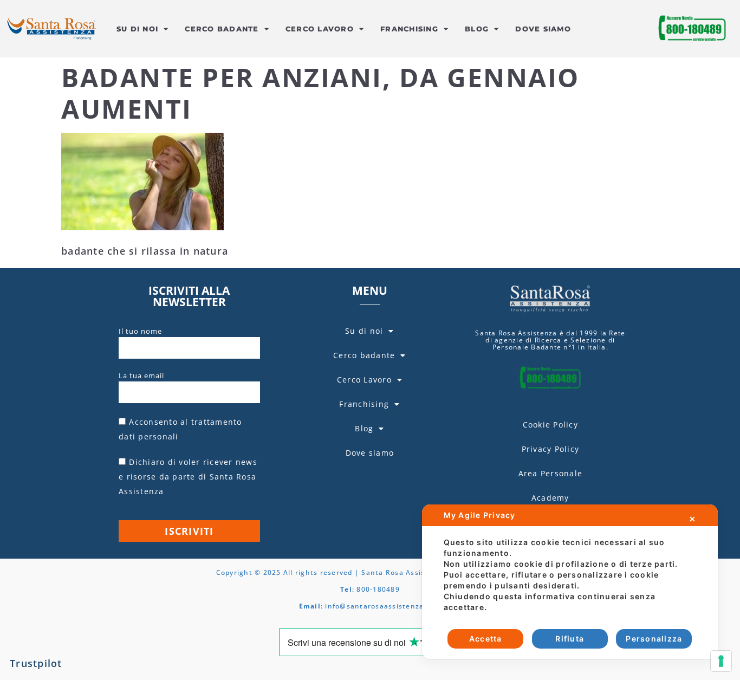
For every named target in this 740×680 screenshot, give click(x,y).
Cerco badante (221, 28)
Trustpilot (36, 663)
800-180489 (378, 589)
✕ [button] (692, 518)
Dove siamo (543, 28)
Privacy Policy (551, 449)
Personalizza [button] (654, 638)
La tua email (141, 375)
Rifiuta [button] (569, 638)
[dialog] (570, 581)
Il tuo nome (140, 331)
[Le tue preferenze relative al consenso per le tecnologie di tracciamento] (721, 661)
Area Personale (550, 473)
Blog (477, 28)
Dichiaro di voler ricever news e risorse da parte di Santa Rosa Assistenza (188, 476)
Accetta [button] (485, 638)
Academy (550, 498)
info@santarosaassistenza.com (383, 606)
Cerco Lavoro (319, 28)
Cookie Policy (550, 424)
